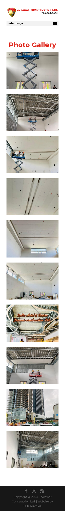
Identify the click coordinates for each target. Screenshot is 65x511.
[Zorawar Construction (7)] (32, 172)
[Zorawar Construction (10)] (32, 467)
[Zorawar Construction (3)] (32, 340)
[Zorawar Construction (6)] (32, 214)
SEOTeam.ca (33, 506)
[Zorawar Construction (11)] (32, 425)
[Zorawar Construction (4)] (32, 298)
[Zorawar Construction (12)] (32, 382)
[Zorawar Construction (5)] (32, 256)
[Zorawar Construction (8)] (32, 130)
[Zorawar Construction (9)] (32, 88)
